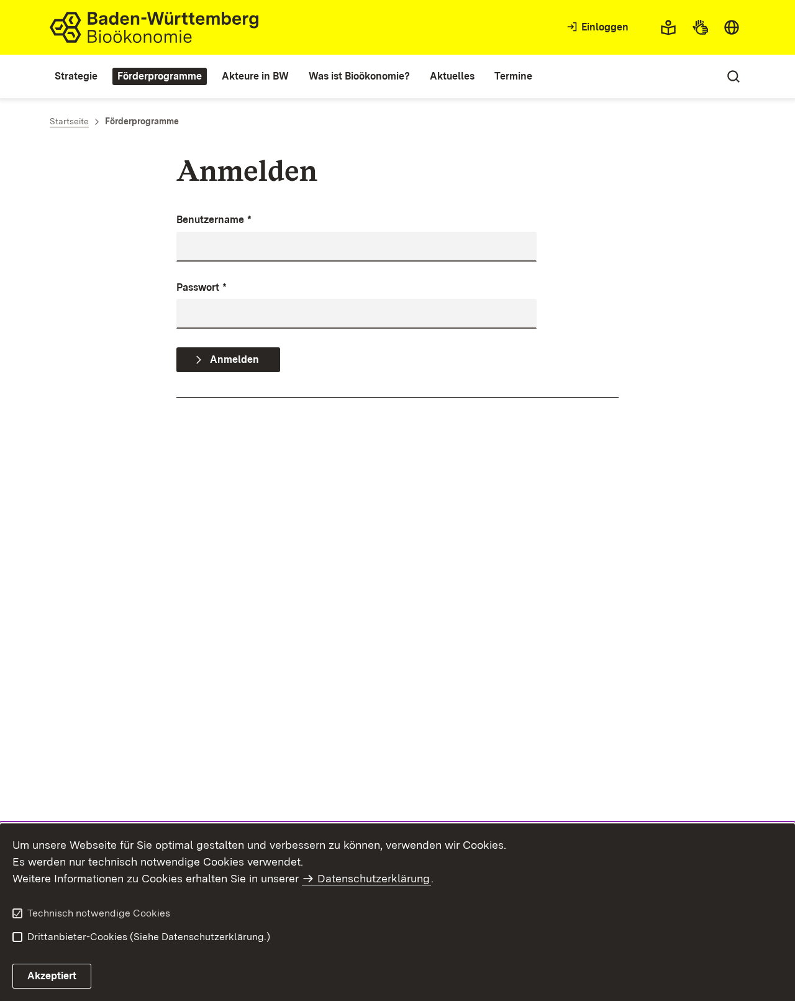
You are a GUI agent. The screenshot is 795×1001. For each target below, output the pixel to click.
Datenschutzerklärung (373, 878)
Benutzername (214, 220)
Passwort (201, 287)
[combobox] (731, 27)
